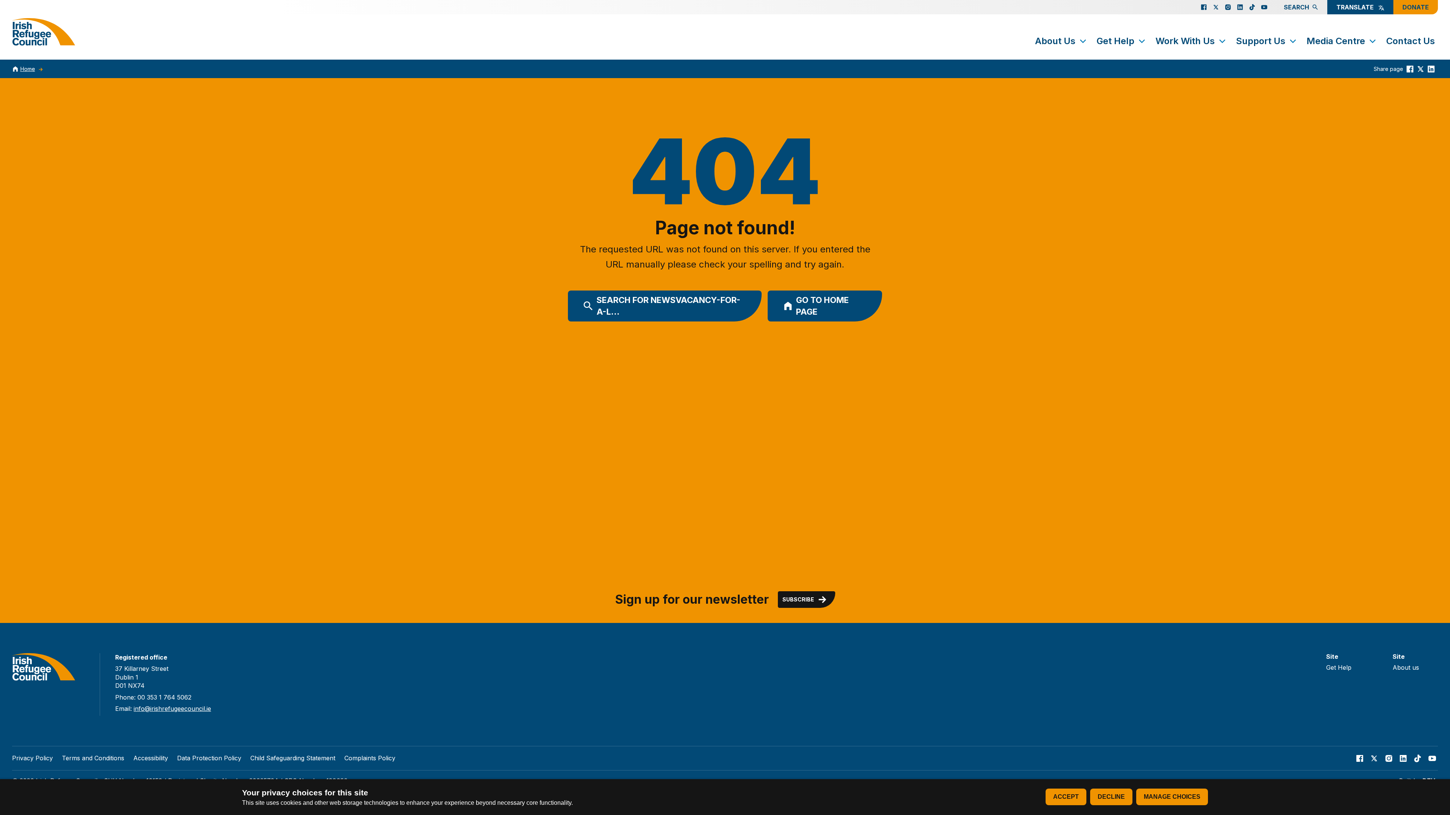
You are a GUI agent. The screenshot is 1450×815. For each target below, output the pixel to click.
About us (1406, 667)
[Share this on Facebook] (1410, 69)
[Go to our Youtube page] (1264, 7)
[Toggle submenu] (1083, 41)
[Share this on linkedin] (1431, 69)
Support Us (1260, 40)
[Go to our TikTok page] (1252, 7)
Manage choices (1172, 796)
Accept (1066, 796)
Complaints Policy (369, 758)
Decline (1111, 796)
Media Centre (1336, 40)
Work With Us (1185, 40)
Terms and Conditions (93, 758)
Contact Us (1410, 40)
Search (1296, 7)
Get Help (1115, 40)
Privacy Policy (32, 758)
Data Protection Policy (209, 758)
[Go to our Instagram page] (1227, 7)
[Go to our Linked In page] (1240, 7)
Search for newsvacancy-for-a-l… (668, 306)
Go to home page (822, 306)
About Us (1055, 40)
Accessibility (150, 758)
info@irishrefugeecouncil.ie (172, 708)
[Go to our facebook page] (1203, 7)
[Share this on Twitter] (1420, 69)
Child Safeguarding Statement (292, 758)
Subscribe (798, 599)
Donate (1415, 7)
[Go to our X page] (1215, 7)
